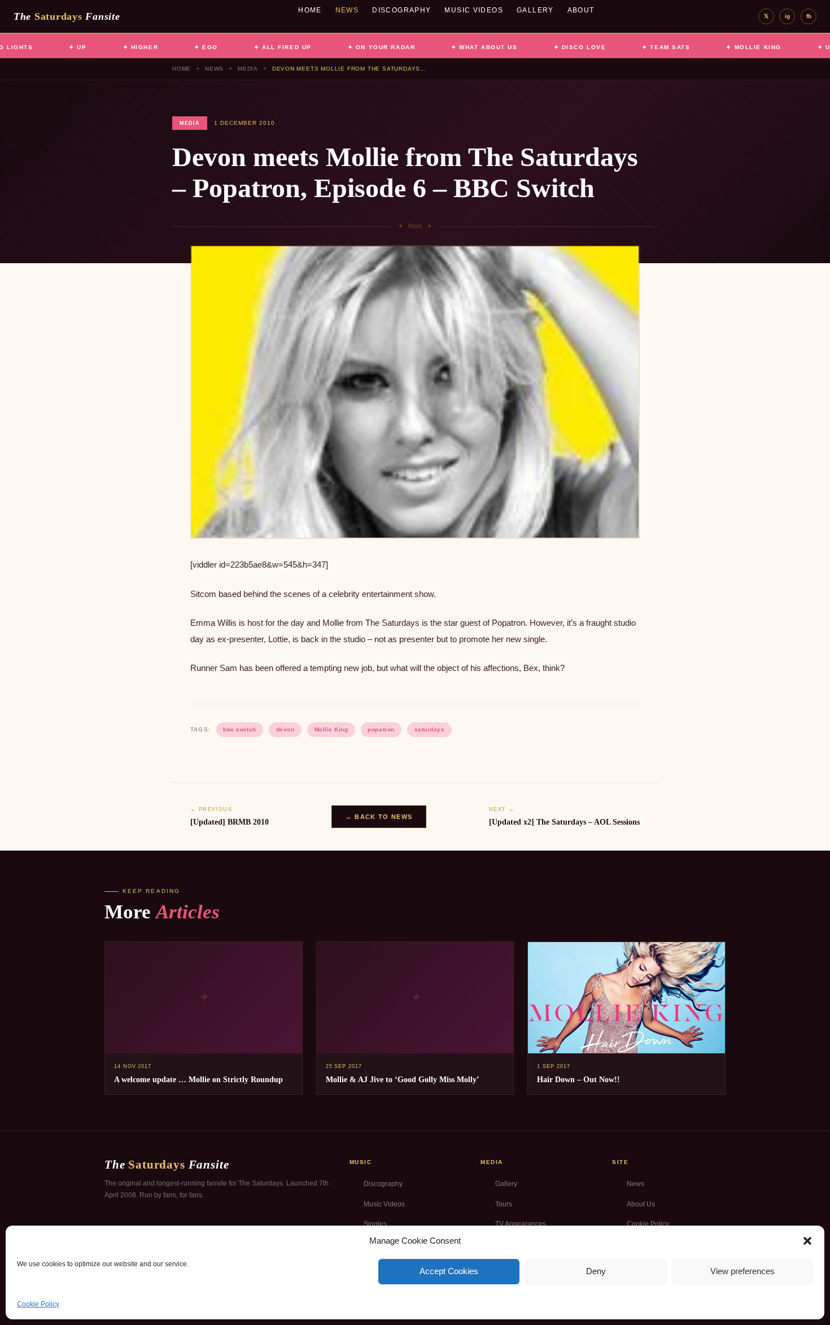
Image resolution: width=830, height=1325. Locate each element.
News (347, 10)
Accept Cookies (449, 1271)
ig (787, 16)
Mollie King (331, 729)
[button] (807, 1240)
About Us (641, 1204)
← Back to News (379, 816)
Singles (375, 1224)
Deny (596, 1271)
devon (285, 729)
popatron (381, 729)
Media (248, 69)
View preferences (742, 1271)
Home (310, 10)
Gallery (535, 10)
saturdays (429, 729)
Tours (503, 1204)
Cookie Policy (38, 1304)
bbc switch (239, 729)
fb (808, 16)
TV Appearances (520, 1224)
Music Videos (473, 10)
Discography (401, 10)
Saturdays (67, 16)
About (581, 10)
